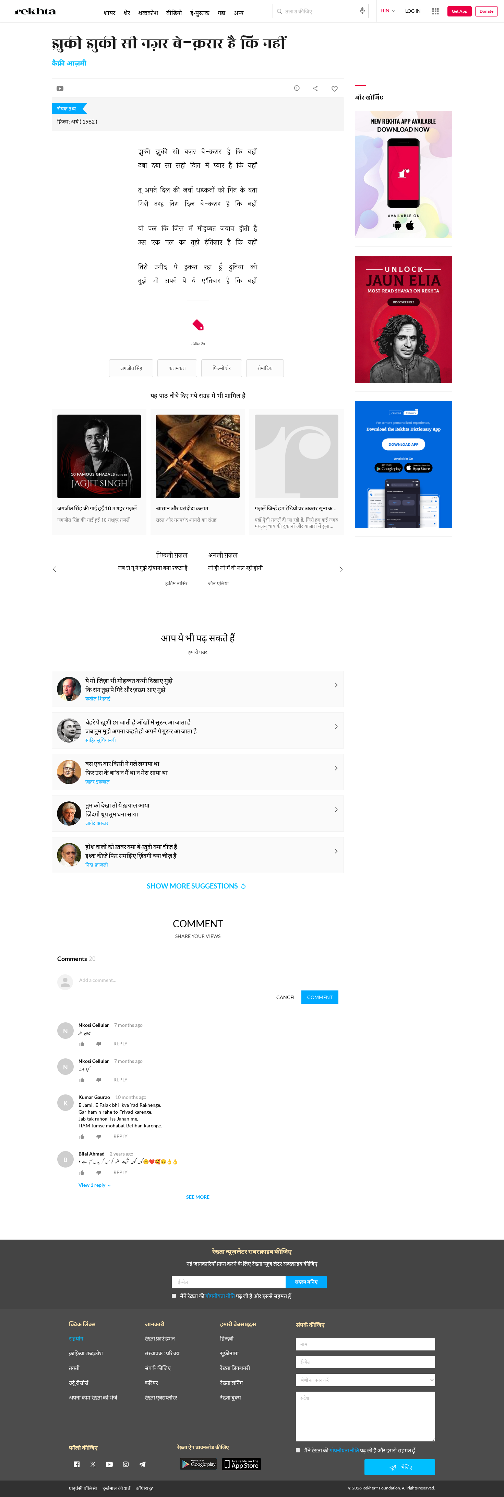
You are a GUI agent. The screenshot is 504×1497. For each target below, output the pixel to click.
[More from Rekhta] (435, 11)
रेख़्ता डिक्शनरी (235, 1368)
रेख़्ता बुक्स (230, 1398)
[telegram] (142, 1464)
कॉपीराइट (144, 1488)
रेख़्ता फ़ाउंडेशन (160, 1339)
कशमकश (177, 368)
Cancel (286, 997)
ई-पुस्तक (199, 12)
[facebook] (76, 1464)
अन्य (238, 12)
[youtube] (109, 1464)
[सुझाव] (297, 88)
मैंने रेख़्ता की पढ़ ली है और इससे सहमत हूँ (235, 1295)
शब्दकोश (148, 12)
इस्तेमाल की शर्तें (116, 1488)
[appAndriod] (198, 1464)
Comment (320, 997)
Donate (486, 11)
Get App (459, 11)
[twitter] (92, 1464)
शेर (126, 12)
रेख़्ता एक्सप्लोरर (161, 1398)
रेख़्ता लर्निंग (231, 1383)
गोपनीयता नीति (220, 1295)
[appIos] (241, 1464)
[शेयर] (315, 88)
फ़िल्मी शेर (222, 368)
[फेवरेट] (334, 88)
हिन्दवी (226, 1339)
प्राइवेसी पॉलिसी (83, 1488)
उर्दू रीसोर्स (78, 1383)
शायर (109, 12)
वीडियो (174, 12)
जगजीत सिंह (131, 368)
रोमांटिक (265, 368)
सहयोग (76, 1339)
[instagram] (125, 1464)
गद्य (221, 12)
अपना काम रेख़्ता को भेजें (93, 1398)
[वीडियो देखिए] (60, 88)
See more (197, 1197)
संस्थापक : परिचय (162, 1353)
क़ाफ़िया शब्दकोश (86, 1353)
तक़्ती (74, 1368)
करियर (151, 1383)
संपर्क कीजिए (158, 1368)
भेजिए (406, 1467)
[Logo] (35, 12)
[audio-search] (362, 10)
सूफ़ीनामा (229, 1353)
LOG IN (413, 11)
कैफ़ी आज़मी (69, 63)
